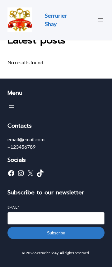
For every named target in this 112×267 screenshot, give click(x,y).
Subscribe (56, 233)
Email (13, 207)
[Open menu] (101, 20)
